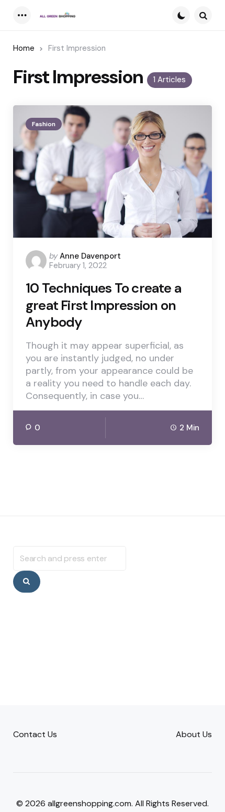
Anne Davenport (90, 256)
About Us (194, 734)
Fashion (43, 124)
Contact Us (35, 734)
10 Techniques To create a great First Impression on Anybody (103, 305)
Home (24, 48)
